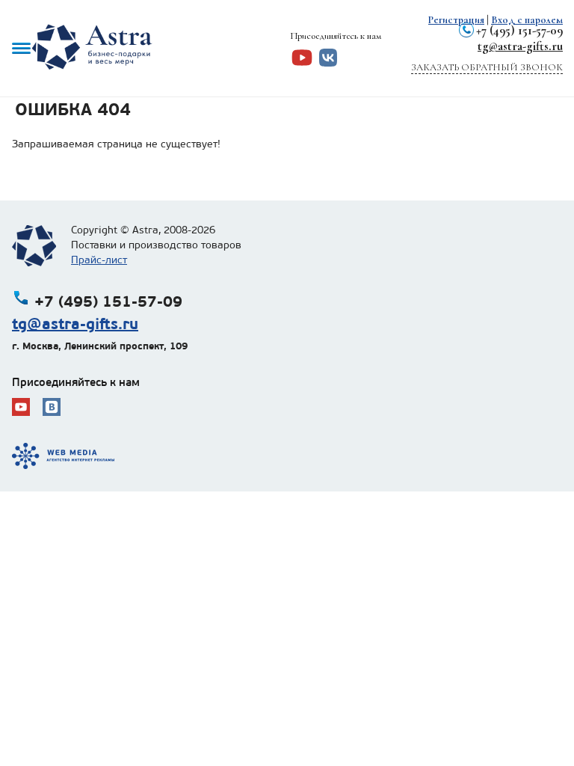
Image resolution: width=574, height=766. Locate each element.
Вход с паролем (527, 19)
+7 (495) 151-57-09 (519, 30)
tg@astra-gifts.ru (520, 46)
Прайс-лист (99, 260)
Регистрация (456, 19)
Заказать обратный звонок (487, 67)
